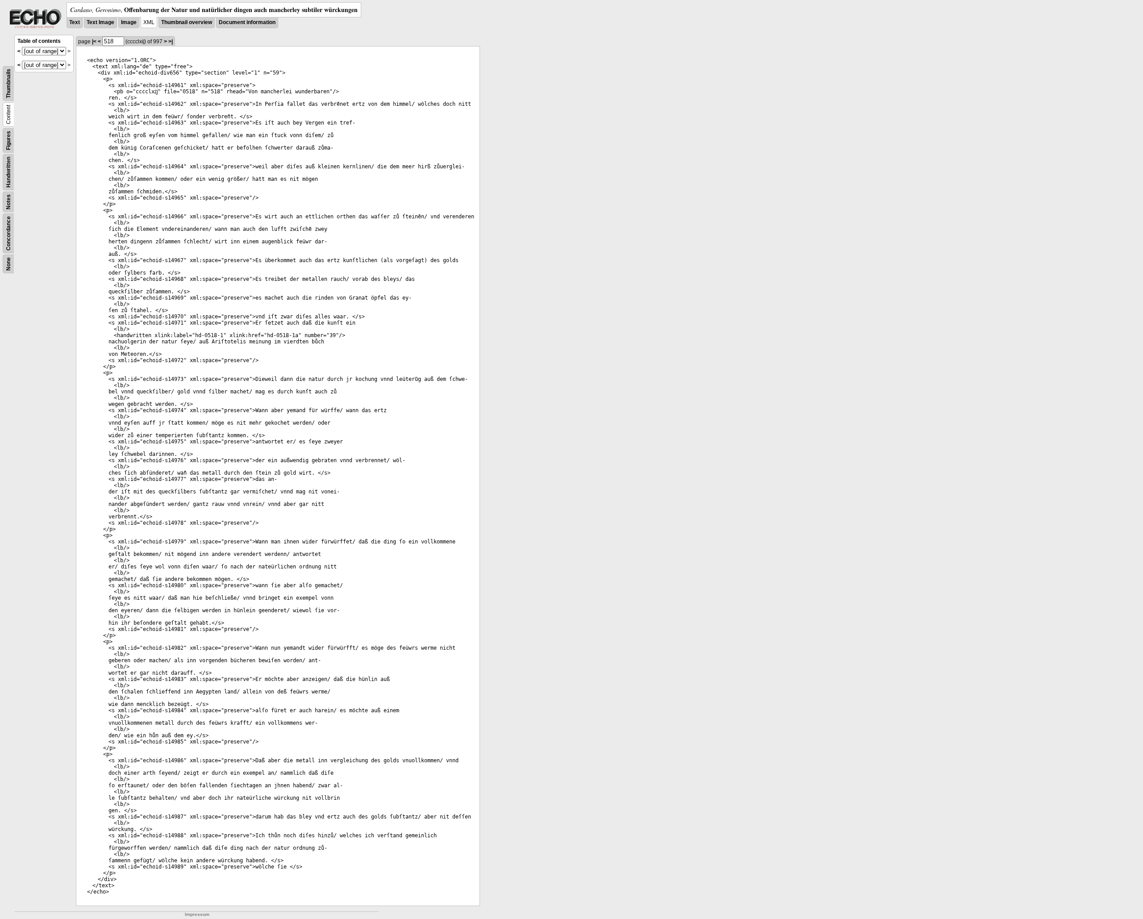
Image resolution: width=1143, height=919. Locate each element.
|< (94, 41)
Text (74, 22)
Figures (8, 140)
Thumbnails (8, 83)
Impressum (197, 914)
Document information (247, 22)
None (8, 264)
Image (129, 22)
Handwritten (8, 172)
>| (170, 41)
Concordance (8, 233)
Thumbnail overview (186, 22)
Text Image (100, 22)
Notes (8, 201)
